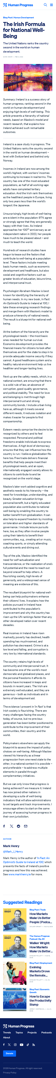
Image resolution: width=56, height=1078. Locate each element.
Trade (43, 909)
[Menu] (51, 5)
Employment (46, 962)
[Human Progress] (28, 1026)
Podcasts (46, 1032)
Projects (32, 1032)
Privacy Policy (9, 1072)
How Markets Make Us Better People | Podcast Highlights (41, 918)
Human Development (24, 17)
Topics (19, 1032)
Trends (7, 1032)
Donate (9, 1053)
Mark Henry (11, 846)
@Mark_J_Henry (13, 851)
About (6, 1037)
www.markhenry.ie (19, 874)
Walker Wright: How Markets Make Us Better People (40, 947)
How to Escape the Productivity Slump (40, 1000)
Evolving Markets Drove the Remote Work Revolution (41, 971)
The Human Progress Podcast (40, 937)
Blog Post (7, 17)
